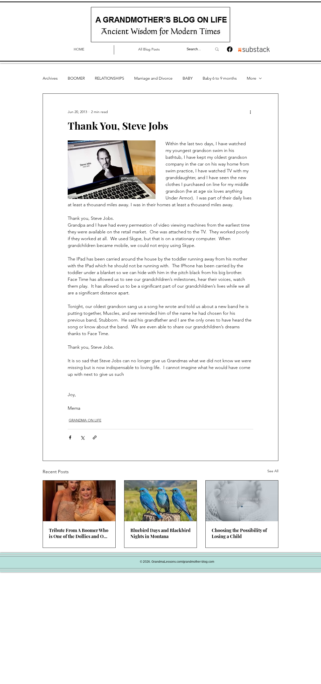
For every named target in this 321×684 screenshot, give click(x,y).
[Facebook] (229, 49)
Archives (50, 78)
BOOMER (76, 78)
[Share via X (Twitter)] (82, 437)
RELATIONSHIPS (109, 78)
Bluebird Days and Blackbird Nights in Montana (160, 533)
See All (272, 471)
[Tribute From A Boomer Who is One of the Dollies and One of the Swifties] (79, 501)
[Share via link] (94, 437)
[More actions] (250, 112)
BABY (188, 78)
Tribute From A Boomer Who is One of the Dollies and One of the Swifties (79, 533)
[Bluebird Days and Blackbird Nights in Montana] (160, 501)
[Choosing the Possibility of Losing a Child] (242, 501)
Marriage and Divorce (153, 78)
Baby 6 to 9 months (220, 78)
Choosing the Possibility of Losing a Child (239, 533)
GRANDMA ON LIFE (85, 420)
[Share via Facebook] (70, 437)
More (251, 78)
